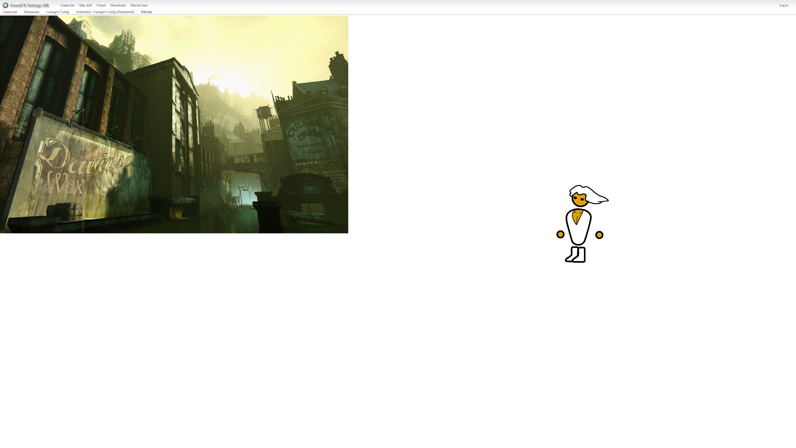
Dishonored (31, 12)
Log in (783, 5)
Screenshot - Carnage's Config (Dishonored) (105, 12)
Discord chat (139, 5)
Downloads (118, 5)
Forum (101, 5)
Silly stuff (85, 5)
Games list (67, 5)
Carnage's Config (57, 12)
